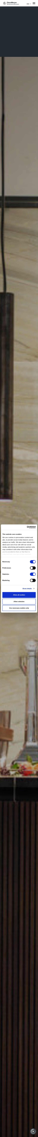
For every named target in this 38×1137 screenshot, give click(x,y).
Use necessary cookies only (19, 608)
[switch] (33, 568)
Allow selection (19, 601)
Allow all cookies (19, 595)
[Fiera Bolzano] (12, 3)
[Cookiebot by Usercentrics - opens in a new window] (27, 527)
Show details (27, 588)
